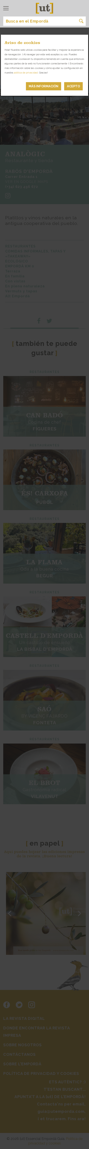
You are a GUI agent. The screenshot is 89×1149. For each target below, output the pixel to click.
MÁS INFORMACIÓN (43, 86)
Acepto (73, 86)
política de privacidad (26, 72)
